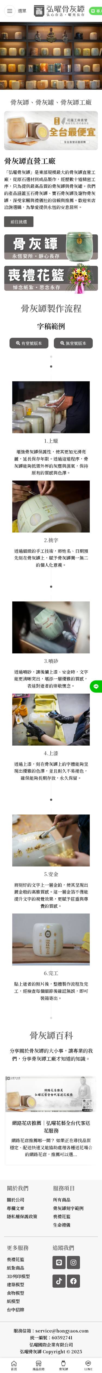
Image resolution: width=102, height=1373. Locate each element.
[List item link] (17, 1259)
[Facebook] (73, 1281)
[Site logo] (59, 10)
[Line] (59, 1262)
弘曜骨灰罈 (31, 1351)
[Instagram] (73, 1262)
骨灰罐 (75, 186)
